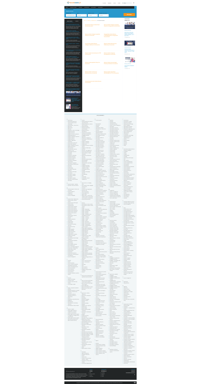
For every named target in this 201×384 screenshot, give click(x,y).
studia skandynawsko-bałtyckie (129, 177)
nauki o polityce (112, 207)
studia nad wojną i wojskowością (129, 174)
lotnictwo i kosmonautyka (100, 336)
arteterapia (70, 165)
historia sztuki (84, 356)
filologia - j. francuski (85, 216)
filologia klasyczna (85, 241)
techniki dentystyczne (127, 210)
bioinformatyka (70, 222)
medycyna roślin (112, 152)
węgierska (125, 286)
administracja (70, 120)
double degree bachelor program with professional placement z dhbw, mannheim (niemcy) (73, 319)
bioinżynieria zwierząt (71, 226)
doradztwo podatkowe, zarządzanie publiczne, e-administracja (72, 295)
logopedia (97, 334)
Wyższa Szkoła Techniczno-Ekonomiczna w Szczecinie (91, 72)
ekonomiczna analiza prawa (86, 151)
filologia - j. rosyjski (85, 219)
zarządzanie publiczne (127, 344)
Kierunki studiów (73, 7)
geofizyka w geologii (85, 303)
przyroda (111, 335)
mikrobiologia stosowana (114, 171)
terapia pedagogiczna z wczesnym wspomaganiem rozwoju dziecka (128, 245)
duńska (69, 297)
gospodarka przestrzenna (86, 338)
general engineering (85, 285)
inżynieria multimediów (99, 199)
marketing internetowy (113, 123)
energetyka (83, 164)
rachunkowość (126, 120)
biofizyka (69, 217)
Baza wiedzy (100, 7)
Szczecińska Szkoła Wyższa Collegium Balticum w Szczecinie (92, 44)
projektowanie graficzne (114, 326)
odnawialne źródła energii (114, 227)
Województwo (68, 13)
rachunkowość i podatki (128, 121)
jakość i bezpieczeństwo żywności (101, 251)
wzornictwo (125, 297)
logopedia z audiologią (99, 335)
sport (124, 159)
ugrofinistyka (126, 281)
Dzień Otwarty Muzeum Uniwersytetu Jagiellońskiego (72, 31)
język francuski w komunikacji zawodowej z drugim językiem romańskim (101, 257)
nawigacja (111, 210)
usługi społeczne (126, 282)
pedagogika (112, 275)
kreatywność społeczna (100, 304)
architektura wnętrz (71, 159)
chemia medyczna (71, 269)
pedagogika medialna (113, 276)
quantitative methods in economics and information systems (114, 350)
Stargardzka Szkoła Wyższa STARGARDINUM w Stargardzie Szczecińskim (111, 35)
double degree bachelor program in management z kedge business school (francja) (73, 315)
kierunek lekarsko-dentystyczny (101, 274)
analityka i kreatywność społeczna (73, 136)
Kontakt (119, 3)
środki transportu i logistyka (100, 344)
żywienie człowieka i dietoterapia (101, 352)
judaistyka (97, 268)
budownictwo (70, 251)
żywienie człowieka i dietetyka (101, 350)
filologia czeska (84, 234)
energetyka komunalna (85, 165)
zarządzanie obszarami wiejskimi (129, 339)
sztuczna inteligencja (127, 204)
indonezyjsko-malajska (99, 127)
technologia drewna (127, 214)
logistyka (97, 329)
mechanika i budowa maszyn (114, 140)
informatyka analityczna (100, 137)
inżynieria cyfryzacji (99, 179)
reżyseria (125, 139)
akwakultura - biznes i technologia (73, 130)
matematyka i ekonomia (114, 127)
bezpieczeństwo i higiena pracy (73, 199)
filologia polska (84, 244)
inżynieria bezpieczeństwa (100, 174)
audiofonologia (70, 167)
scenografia (126, 151)
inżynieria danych (98, 181)
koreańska (97, 298)
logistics (97, 340)
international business (99, 240)
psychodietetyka (112, 336)
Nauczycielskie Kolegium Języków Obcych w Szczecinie (92, 34)
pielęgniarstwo (112, 291)
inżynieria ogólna (98, 208)
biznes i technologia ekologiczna (73, 246)
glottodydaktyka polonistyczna (87, 321)
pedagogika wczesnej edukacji (115, 286)
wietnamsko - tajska (127, 290)
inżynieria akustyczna (99, 172)
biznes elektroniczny (71, 245)
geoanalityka (84, 298)
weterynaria (126, 287)
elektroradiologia (84, 160)
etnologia (83, 170)
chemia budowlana (71, 262)
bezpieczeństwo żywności (72, 212)
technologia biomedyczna (128, 211)
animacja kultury (70, 147)
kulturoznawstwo (98, 315)
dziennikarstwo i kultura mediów (73, 305)
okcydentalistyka (112, 240)
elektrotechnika (84, 161)
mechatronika (112, 144)
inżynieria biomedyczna (100, 175)
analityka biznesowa (71, 131)
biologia (69, 227)
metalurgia (111, 157)
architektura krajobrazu (72, 157)
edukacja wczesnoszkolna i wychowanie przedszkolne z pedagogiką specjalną (86, 134)
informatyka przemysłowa (100, 142)
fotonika (83, 271)
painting (111, 256)
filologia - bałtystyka (85, 212)
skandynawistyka (126, 155)
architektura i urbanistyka (72, 155)
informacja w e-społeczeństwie (101, 133)
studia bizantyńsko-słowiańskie (129, 166)
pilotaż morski (112, 292)
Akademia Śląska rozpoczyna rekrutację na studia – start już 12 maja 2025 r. (75, 100)
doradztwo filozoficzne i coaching (73, 290)
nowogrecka (112, 216)
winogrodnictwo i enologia (128, 291)
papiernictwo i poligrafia (114, 274)
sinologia (125, 154)
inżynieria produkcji (99, 215)
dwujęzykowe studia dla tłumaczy (73, 299)
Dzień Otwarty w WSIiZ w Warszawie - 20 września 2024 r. (72, 57)
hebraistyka (84, 351)
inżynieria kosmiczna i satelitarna (101, 190)
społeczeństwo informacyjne (128, 157)
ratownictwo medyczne (127, 122)
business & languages (71, 195)
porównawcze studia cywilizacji (115, 267)
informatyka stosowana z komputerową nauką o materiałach (100, 147)
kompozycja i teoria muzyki (100, 284)
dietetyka (69, 289)
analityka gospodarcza (71, 135)
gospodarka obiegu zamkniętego (87, 333)
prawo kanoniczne (113, 313)
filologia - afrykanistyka (85, 209)
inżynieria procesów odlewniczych (101, 209)
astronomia (70, 166)
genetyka (83, 296)
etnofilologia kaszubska (86, 169)
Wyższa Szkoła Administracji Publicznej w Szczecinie (110, 44)
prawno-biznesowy (113, 308)
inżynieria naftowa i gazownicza (101, 200)
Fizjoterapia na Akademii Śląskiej (75, 105)
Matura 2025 (86, 7)
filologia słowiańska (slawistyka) (87, 253)
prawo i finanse (112, 311)
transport (125, 256)
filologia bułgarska (85, 231)
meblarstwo (112, 139)
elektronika (83, 157)
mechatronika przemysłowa (114, 145)
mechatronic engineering (114, 194)
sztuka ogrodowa (126, 194)
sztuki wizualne (126, 196)
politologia (111, 295)
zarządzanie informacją (127, 321)
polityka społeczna (113, 298)
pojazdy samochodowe (114, 294)
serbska (125, 152)
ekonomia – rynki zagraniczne (87, 150)
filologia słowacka (85, 251)
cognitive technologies (71, 279)
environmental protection (86, 199)
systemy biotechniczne (127, 182)
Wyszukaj (129, 14)
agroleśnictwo (70, 127)
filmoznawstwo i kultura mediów (87, 204)
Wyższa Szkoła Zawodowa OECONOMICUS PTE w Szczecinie (111, 72)
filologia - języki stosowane (86, 222)
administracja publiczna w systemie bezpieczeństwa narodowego (72, 122)
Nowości (77, 21)
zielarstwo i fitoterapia (127, 359)
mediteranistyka (112, 151)
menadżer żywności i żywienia (115, 154)
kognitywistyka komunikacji (100, 278)
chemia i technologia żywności (73, 266)
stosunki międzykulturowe (128, 161)
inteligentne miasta (99, 169)
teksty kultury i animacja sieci (128, 237)
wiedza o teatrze (126, 289)
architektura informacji (71, 156)
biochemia (69, 214)
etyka (83, 175)
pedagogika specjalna (113, 285)
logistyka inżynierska (99, 333)
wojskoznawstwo (126, 294)
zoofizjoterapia (126, 360)
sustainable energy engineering (129, 202)
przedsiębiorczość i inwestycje (115, 329)
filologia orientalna (85, 243)
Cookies (114, 3)
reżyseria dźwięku (126, 140)
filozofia (83, 259)
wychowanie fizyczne (127, 296)
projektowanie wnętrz (113, 328)
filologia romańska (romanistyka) (87, 246)
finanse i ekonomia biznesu (86, 260)
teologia (125, 240)
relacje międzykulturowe (128, 131)
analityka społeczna (71, 139)
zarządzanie (126, 306)
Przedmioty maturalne (103, 13)
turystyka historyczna (127, 261)
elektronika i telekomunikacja (87, 159)
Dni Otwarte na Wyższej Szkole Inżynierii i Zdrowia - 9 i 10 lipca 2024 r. (72, 70)
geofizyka (83, 301)
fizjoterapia (84, 264)
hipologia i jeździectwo (85, 354)
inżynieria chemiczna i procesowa (101, 176)
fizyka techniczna (84, 268)
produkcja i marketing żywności (115, 320)
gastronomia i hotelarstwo (86, 295)
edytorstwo (84, 136)
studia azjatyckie (126, 164)
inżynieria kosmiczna (99, 189)
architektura (70, 154)
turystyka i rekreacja (127, 265)
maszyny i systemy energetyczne (115, 125)
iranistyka (97, 233)
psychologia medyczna (113, 341)
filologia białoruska (85, 230)
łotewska (97, 343)
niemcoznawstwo (113, 215)
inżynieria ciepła (98, 177)
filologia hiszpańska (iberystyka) (87, 240)
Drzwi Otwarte (69, 21)
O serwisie (104, 3)
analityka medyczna (71, 137)
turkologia (125, 260)
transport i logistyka (127, 258)
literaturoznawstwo (99, 328)
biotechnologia (70, 242)
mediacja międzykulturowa (114, 147)
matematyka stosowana (114, 130)
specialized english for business (129, 201)
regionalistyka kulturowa (128, 127)
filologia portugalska (85, 245)
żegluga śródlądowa (99, 348)
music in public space (113, 197)
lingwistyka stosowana (99, 324)
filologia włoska (84, 255)
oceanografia (112, 221)
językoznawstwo (98, 265)
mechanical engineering (114, 192)
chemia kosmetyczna (71, 267)
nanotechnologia (112, 202)
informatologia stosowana (100, 135)
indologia (97, 126)
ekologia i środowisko (85, 141)
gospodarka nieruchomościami (87, 331)
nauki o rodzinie (112, 209)
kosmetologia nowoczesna (100, 300)
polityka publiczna (113, 296)
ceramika (69, 260)
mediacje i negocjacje (113, 149)
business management (72, 256)
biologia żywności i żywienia (72, 234)
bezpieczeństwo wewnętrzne (73, 210)
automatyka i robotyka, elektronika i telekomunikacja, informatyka (73, 179)
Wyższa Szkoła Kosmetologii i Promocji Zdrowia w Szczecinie (111, 63)
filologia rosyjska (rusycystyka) (87, 248)
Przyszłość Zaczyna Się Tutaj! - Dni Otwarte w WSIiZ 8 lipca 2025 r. (73, 25)
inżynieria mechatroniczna (100, 196)
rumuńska (125, 142)
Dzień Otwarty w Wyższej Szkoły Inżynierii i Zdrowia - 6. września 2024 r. (73, 63)
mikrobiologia (112, 170)
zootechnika (126, 363)
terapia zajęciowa (127, 247)
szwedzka (125, 197)
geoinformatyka (84, 308)
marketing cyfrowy (113, 122)
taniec (125, 207)
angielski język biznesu (71, 146)
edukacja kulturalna (85, 126)
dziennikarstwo (70, 301)
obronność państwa (113, 220)
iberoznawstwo (98, 123)
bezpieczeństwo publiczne (72, 209)
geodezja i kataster (85, 300)
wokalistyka (125, 295)
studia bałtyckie (126, 165)
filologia (83, 207)
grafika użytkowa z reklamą (86, 348)
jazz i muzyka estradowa (100, 254)
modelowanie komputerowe (114, 175)
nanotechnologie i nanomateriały (115, 206)
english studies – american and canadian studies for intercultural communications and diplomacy (87, 196)
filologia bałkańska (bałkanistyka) (87, 229)
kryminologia (98, 308)
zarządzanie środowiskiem (128, 345)
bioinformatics (70, 194)
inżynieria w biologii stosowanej (101, 226)
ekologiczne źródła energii (86, 147)
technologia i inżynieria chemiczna (129, 216)
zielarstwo (125, 358)
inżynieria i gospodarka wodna (101, 185)
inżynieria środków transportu (101, 218)
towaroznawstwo (126, 249)
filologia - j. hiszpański (85, 217)
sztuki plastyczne (126, 195)
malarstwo (111, 120)
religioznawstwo (126, 132)
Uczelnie (80, 7)
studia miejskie (126, 172)
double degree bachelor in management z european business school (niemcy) (72, 311)
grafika (83, 346)
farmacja (83, 202)
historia (83, 355)
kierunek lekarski (98, 272)
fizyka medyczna (84, 266)
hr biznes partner (99, 120)
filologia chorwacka (85, 233)
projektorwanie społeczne (114, 323)
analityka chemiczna (71, 132)
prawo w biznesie (113, 314)
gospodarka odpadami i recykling (87, 334)
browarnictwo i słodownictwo (73, 247)
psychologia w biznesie (113, 343)
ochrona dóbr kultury (113, 224)
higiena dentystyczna (85, 353)
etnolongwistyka (84, 174)
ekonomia (83, 149)
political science (112, 266)
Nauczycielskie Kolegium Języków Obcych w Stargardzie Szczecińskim (112, 25)
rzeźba (125, 145)
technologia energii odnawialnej (129, 215)
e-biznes (83, 120)
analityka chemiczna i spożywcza (73, 134)
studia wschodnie (127, 181)
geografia (83, 304)
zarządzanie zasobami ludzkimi (129, 354)
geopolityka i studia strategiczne (87, 318)
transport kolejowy (127, 259)
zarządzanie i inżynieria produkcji (129, 317)
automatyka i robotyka (71, 174)
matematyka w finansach (114, 134)
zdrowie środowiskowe (127, 356)
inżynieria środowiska (99, 219)
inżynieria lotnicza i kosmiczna (101, 191)
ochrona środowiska (113, 225)
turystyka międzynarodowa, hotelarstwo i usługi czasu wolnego (128, 273)
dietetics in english (71, 309)
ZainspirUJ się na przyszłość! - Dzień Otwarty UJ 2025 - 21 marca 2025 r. (73, 38)
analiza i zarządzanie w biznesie (73, 145)
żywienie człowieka (99, 349)
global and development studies (87, 286)
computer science (71, 280)
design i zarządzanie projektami (73, 287)
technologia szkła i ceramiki (128, 221)
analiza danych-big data (72, 144)
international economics (100, 241)
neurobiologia (112, 212)
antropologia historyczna (72, 151)
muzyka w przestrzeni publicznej (115, 185)
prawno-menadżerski (113, 309)
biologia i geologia (71, 230)
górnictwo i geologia (85, 323)
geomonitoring (84, 316)
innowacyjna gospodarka (100, 160)
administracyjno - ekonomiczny (73, 125)
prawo (111, 310)
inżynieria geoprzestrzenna (100, 184)
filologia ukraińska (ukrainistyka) (87, 254)
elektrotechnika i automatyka (87, 162)
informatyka (98, 136)
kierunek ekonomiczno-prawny (101, 271)
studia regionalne (126, 176)
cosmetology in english (71, 284)
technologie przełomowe (128, 236)
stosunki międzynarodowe (128, 162)
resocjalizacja (126, 134)
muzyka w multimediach (114, 184)
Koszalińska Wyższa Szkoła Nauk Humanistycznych (92, 25)
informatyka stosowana (100, 145)
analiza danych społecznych (72, 142)
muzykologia (112, 186)
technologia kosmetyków (128, 217)
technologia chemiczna (127, 212)
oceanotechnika (112, 222)
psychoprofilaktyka (113, 345)
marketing (111, 121)
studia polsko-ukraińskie (128, 175)
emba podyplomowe (85, 192)
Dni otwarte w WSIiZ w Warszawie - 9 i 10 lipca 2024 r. (73, 50)
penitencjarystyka (112, 290)
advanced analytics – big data (73, 184)
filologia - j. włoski (85, 220)
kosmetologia (98, 299)
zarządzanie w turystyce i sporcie (129, 350)
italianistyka (98, 234)
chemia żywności (70, 271)
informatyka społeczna (99, 143)
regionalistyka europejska (128, 126)
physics (111, 264)
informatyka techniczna (100, 150)
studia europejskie (127, 169)
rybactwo (125, 144)
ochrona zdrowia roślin (113, 226)
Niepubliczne (93, 20)
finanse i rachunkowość (86, 261)
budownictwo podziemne (72, 253)
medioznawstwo (112, 150)
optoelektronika (112, 241)
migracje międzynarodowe (114, 169)
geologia (83, 314)
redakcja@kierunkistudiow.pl (130, 372)
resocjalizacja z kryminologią (128, 135)
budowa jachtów (70, 250)
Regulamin (109, 3)
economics (83, 187)
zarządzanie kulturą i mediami (129, 334)
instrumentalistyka (99, 165)
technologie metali (127, 235)
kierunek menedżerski (99, 275)
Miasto (78, 13)
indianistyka (98, 125)
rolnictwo (125, 141)
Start (67, 7)
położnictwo (112, 300)
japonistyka (98, 253)
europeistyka (84, 176)
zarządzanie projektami (128, 343)
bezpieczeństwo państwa (72, 207)
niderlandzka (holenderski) (114, 214)
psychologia (112, 340)
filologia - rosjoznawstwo (86, 224)
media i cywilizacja (113, 146)
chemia (69, 261)
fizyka (83, 265)
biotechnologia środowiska (72, 244)
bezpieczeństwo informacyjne (73, 202)
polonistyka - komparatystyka (115, 299)
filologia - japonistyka (85, 221)
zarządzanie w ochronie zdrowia (129, 346)
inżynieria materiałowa (99, 192)
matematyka (112, 126)
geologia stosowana (85, 315)
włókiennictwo (126, 292)
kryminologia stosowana (100, 309)
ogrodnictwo (112, 234)
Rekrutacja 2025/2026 (128, 30)
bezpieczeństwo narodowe (72, 206)
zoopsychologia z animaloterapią (129, 361)
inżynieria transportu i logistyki (101, 225)
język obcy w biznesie (99, 261)
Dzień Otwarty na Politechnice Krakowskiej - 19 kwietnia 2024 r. (73, 76)
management (112, 190)
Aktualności (93, 7)
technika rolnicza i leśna (128, 209)
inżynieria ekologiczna (99, 182)
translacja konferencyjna (128, 255)
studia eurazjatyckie (127, 167)
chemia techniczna (71, 270)
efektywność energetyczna (86, 137)
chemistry (69, 277)
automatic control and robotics (73, 185)
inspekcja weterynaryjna (100, 164)
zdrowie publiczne (127, 355)
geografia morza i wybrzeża (86, 305)
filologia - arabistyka (85, 211)
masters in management (114, 191)
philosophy (111, 262)
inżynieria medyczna (99, 197)
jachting (97, 247)
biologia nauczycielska (71, 231)
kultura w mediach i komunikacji (101, 314)
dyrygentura (70, 300)
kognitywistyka (98, 276)
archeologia (70, 152)
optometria (112, 242)
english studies (84, 194)
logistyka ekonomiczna (99, 330)
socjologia (125, 156)
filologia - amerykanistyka (86, 210)
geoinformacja (84, 306)
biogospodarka (70, 221)
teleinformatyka (126, 239)
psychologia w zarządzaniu (114, 344)
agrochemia (70, 126)
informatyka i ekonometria (100, 141)
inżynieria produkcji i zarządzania (101, 216)
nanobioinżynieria (113, 201)
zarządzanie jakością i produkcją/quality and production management (129, 331)
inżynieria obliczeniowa (99, 204)
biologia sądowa (70, 232)
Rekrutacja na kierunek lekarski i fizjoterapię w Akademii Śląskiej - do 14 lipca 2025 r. (73, 89)
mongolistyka (112, 176)
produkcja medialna (113, 321)
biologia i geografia (71, 229)
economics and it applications (87, 189)
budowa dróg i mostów (72, 249)
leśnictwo (97, 320)
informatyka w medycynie (100, 154)
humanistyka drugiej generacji (87, 363)
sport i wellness (126, 160)
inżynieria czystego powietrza (100, 180)
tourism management (127, 278)
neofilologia (112, 211)
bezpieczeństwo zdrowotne (72, 211)
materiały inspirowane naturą (114, 135)
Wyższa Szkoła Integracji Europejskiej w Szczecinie (109, 53)
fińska (83, 263)
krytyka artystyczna (99, 313)
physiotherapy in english (114, 265)
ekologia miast (84, 144)
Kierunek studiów (91, 13)
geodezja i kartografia (85, 299)
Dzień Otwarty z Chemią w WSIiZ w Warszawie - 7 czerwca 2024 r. (73, 83)
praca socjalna (112, 304)
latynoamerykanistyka (99, 319)
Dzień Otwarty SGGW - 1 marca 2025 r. (72, 44)
